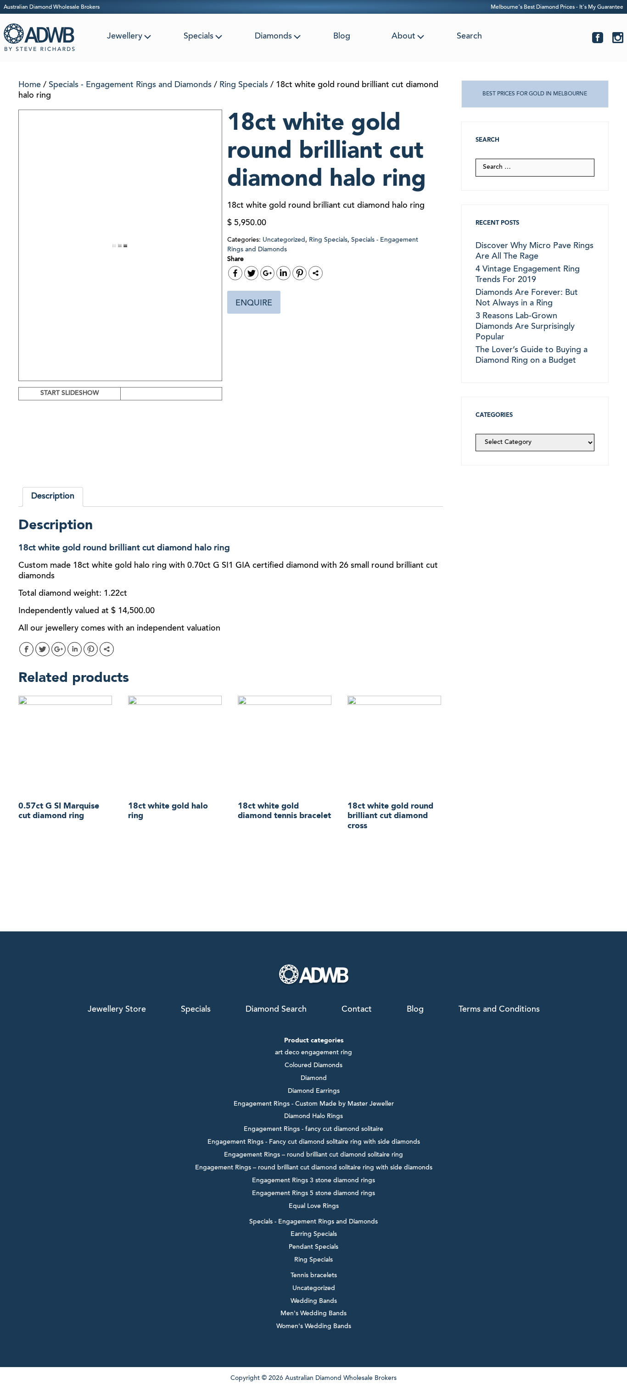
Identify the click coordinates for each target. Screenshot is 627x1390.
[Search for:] (535, 167)
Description (52, 497)
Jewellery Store (117, 1010)
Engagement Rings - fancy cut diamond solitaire (313, 1129)
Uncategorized (284, 240)
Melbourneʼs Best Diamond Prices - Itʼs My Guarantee (557, 7)
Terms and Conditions (499, 1010)
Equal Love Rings (314, 1206)
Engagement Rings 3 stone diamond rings (313, 1181)
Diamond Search (276, 1010)
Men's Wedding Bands (313, 1314)
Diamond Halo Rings (313, 1116)
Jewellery (124, 37)
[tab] (52, 497)
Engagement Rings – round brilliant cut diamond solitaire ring (313, 1155)
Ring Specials (243, 85)
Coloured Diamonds (313, 1066)
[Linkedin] (283, 273)
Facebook (597, 37)
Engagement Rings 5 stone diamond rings (313, 1194)
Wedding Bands (314, 1301)
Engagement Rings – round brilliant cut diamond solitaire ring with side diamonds (313, 1168)
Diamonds (273, 37)
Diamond (314, 1078)
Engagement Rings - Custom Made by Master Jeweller (314, 1104)
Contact (356, 1010)
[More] (315, 273)
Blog (341, 37)
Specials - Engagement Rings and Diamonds (130, 85)
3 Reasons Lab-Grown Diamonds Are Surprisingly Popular (525, 327)
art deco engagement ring (313, 1053)
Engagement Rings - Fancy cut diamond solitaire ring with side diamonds (313, 1142)
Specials (198, 37)
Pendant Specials (313, 1247)
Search (469, 37)
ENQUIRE (253, 303)
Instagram (617, 37)
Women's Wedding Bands (313, 1327)
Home (29, 85)
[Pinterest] (299, 273)
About (403, 37)
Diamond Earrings (314, 1091)
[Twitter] (251, 273)
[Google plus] (267, 273)
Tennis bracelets (314, 1276)
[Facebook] (235, 273)
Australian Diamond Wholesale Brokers (52, 7)
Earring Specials (314, 1234)
